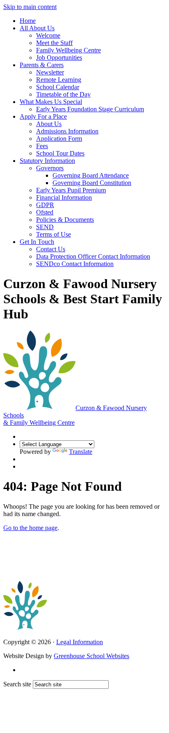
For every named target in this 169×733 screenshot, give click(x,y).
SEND (45, 226)
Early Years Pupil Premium (71, 190)
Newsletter (50, 72)
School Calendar (57, 86)
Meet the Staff (54, 42)
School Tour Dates (60, 153)
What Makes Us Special (51, 101)
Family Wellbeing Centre (68, 50)
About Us (49, 123)
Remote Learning (58, 79)
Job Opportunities (59, 57)
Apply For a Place (43, 116)
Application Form (59, 138)
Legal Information (79, 641)
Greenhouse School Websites (91, 655)
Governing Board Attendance (91, 175)
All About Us (37, 28)
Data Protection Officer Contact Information (93, 256)
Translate (80, 451)
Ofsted (44, 212)
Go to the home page (30, 527)
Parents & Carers (42, 64)
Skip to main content (30, 6)
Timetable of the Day (63, 94)
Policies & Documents (65, 219)
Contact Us (50, 249)
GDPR (45, 204)
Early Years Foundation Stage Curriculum (90, 109)
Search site (17, 684)
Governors (50, 168)
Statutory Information (47, 160)
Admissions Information (67, 131)
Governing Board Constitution (92, 182)
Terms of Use (53, 234)
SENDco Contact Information (75, 263)
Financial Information (64, 197)
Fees (42, 145)
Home (28, 20)
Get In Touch (37, 241)
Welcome (48, 35)
